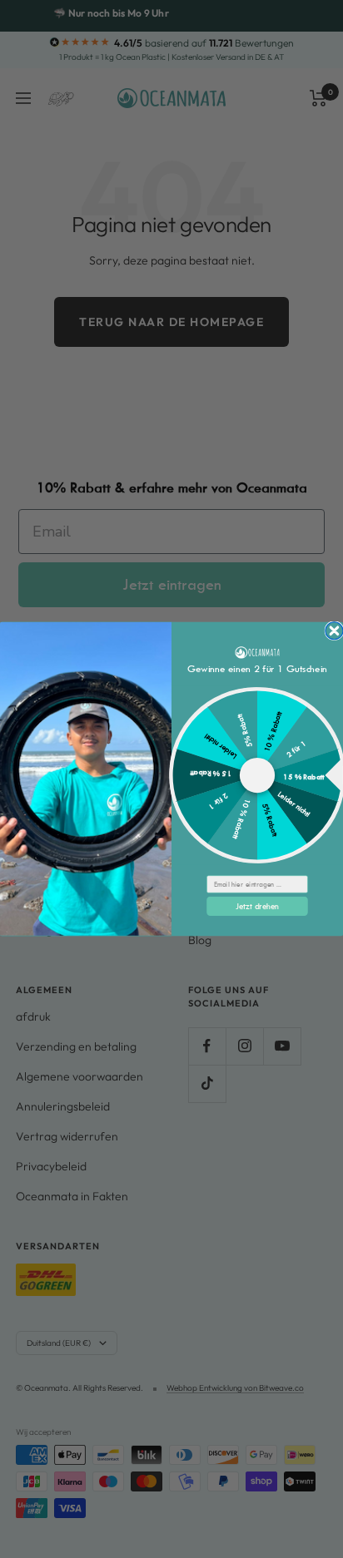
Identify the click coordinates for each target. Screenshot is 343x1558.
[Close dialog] (334, 631)
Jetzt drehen (257, 906)
